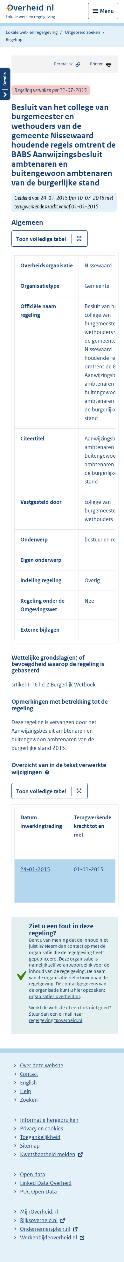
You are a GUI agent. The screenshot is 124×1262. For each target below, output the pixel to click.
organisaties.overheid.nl (54, 996)
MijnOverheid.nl (39, 1211)
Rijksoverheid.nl (39, 1220)
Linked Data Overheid (46, 1182)
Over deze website (41, 1065)
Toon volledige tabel (41, 239)
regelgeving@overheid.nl (55, 1020)
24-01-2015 (35, 869)
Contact (29, 1073)
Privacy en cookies (41, 1128)
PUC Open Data (38, 1191)
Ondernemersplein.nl (45, 1228)
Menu (107, 11)
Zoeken (29, 1099)
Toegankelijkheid (40, 1137)
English (28, 1082)
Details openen (5, 84)
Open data (32, 1174)
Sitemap (30, 1145)
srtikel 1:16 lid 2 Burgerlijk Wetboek (53, 684)
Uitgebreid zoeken (82, 32)
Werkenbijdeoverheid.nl (48, 1237)
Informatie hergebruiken (49, 1119)
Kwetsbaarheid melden (47, 1154)
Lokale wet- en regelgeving (32, 32)
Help (25, 1091)
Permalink (63, 64)
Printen (96, 64)
